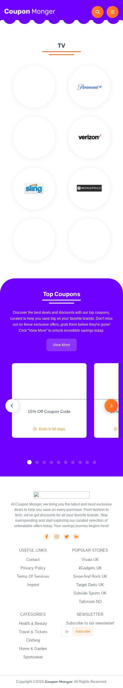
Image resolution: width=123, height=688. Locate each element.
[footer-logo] (61, 494)
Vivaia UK (90, 559)
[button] (29, 462)
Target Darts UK (90, 585)
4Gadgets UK (90, 568)
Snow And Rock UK (90, 576)
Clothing (33, 640)
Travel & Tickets (33, 632)
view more (61, 345)
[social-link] (46, 537)
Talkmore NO (90, 601)
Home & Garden (33, 648)
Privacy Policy (33, 568)
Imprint (33, 585)
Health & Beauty (33, 623)
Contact (33, 559)
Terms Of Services (33, 576)
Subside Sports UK (90, 593)
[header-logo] (29, 11)
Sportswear (33, 657)
